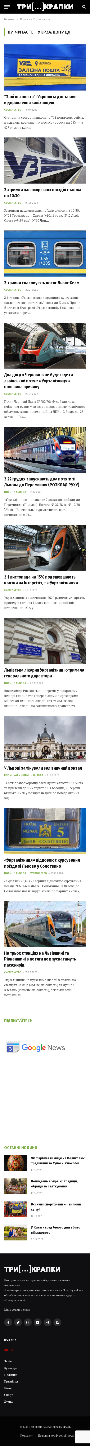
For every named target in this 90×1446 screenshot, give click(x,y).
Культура (10, 1368)
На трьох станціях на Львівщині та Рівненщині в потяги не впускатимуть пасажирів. (40, 959)
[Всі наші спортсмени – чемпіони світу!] (15, 1209)
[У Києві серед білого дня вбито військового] (15, 1232)
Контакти (26, 1435)
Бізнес (8, 1388)
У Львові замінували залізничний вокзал (43, 768)
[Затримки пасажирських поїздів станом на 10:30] (45, 160)
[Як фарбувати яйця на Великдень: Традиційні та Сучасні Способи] (15, 1163)
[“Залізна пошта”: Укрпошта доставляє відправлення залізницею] (45, 67)
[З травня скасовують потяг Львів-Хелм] (45, 253)
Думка (8, 1401)
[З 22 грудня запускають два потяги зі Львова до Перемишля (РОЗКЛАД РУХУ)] (45, 450)
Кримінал (11, 1381)
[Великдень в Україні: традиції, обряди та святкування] (15, 1186)
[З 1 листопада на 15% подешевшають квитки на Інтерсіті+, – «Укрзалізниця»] (45, 548)
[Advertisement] (45, 1105)
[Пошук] (83, 7)
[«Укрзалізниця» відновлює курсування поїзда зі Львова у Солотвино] (45, 831)
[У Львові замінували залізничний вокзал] (45, 739)
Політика (10, 1375)
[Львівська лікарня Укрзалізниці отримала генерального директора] (45, 641)
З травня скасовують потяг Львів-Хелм (41, 283)
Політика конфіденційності (56, 1435)
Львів (8, 1361)
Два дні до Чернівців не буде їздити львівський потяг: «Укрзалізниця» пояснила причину (38, 381)
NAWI (66, 1427)
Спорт (8, 1395)
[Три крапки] (45, 6)
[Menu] (7, 7)
